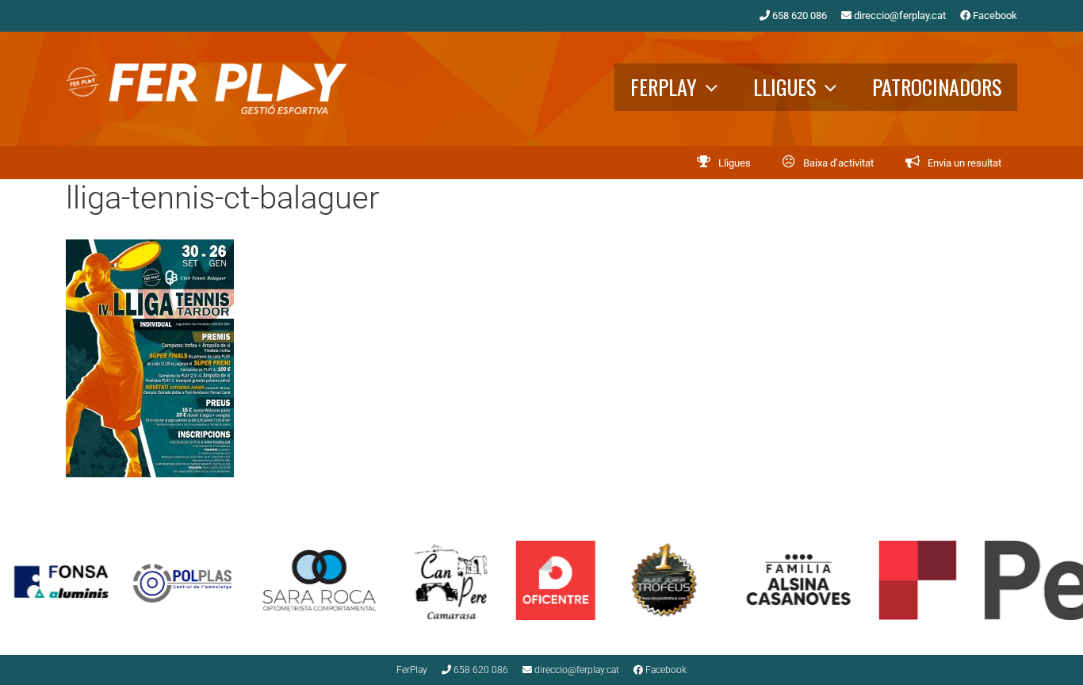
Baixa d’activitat (838, 163)
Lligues (784, 86)
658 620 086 (798, 15)
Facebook (993, 15)
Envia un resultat (964, 163)
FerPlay (663, 86)
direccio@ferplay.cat (898, 15)
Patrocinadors (936, 86)
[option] (128, 580)
